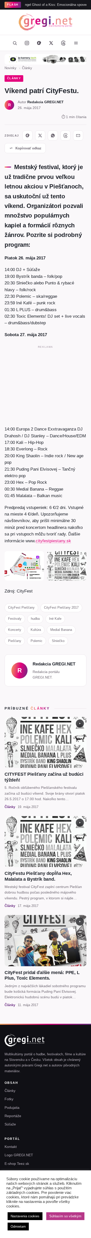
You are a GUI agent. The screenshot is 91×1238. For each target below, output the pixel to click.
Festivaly (14, 619)
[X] (40, 135)
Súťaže (10, 1124)
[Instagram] (27, 43)
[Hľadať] (14, 43)
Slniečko (58, 641)
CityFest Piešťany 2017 (61, 607)
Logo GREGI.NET (19, 1155)
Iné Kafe (55, 619)
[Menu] (76, 43)
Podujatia (12, 1108)
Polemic (36, 641)
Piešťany (14, 641)
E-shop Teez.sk (17, 1164)
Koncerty (14, 630)
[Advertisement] (45, 385)
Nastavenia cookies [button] (25, 1216)
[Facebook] (39, 43)
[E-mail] (78, 135)
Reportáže (13, 1116)
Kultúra (36, 630)
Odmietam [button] (18, 1226)
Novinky (10, 68)
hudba (35, 619)
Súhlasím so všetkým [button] (65, 1216)
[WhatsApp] (53, 135)
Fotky (9, 1099)
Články (27, 68)
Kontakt (11, 1147)
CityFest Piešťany (21, 607)
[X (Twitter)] (51, 43)
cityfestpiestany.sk (53, 541)
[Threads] (63, 43)
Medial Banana (61, 630)
